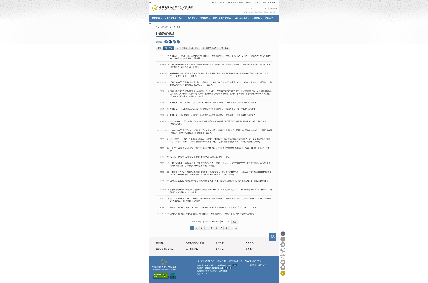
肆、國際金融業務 (210, 48)
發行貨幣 (191, 18)
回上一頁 (178, 42)
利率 (260, 12)
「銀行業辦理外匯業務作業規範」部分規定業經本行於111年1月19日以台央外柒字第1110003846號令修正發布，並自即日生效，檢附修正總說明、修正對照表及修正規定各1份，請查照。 (221, 164)
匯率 (256, 12)
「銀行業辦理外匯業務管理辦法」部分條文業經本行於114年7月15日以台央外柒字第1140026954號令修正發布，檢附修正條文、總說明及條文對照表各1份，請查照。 (221, 66)
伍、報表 (224, 48)
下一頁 (231, 228)
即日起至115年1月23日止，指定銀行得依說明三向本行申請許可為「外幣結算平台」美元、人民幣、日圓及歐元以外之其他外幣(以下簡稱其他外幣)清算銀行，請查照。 (220, 57)
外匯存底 (266, 12)
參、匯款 (195, 48)
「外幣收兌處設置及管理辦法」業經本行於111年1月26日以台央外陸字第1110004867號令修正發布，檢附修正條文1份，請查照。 (219, 149)
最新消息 (156, 18)
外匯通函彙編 (175, 27)
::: (150, 2)
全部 (159, 48)
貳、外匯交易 (182, 48)
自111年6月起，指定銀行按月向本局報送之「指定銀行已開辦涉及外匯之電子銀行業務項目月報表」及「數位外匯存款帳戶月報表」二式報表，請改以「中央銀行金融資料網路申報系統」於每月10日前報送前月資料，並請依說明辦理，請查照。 (220, 140)
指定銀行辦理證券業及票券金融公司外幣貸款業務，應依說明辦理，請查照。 (200, 157)
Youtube (282, 244)
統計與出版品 (241, 18)
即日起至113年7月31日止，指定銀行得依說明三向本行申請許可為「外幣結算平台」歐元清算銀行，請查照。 (213, 109)
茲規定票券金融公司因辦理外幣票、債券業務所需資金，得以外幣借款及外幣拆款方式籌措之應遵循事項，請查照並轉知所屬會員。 (220, 182)
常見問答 (257, 2)
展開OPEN (273, 237)
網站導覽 (231, 2)
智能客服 (266, 2)
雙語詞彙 (248, 2)
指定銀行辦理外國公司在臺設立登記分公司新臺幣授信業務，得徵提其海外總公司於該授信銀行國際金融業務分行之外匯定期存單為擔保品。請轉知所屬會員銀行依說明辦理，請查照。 (221, 131)
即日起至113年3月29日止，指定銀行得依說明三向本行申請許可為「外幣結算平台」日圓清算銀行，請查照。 (213, 115)
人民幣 (251, 12)
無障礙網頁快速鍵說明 (253, 261)
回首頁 (214, 2)
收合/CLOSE (282, 273)
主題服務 (256, 18)
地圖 (235, 265)
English (274, 2)
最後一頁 (236, 228)
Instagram (282, 250)
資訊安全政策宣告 (235, 261)
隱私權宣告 (221, 261)
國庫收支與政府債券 (222, 18)
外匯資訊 (204, 18)
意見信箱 (240, 2)
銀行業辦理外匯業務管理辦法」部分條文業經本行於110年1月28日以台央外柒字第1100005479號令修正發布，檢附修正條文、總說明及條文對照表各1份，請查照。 (221, 191)
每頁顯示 (215, 221)
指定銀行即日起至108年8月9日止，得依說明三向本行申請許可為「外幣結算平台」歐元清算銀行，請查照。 (213, 214)
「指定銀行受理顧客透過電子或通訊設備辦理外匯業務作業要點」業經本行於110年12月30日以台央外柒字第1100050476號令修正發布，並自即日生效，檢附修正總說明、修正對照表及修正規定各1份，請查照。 (220, 173)
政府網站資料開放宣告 (206, 261)
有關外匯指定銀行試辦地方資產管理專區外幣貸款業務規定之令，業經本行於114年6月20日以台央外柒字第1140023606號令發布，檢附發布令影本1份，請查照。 (220, 75)
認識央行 (269, 18)
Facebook (282, 239)
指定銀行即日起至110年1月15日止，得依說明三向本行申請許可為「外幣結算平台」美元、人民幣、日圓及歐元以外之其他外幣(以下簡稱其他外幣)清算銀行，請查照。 (220, 200)
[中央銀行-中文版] (172, 8)
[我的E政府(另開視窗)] (173, 277)
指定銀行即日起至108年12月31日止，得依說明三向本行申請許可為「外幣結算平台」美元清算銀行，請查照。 (214, 207)
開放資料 (273, 12)
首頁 (157, 27)
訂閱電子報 (282, 267)
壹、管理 (168, 48)
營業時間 (228, 268)
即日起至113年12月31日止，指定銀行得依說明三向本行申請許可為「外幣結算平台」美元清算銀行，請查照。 (214, 103)
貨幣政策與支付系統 (174, 18)
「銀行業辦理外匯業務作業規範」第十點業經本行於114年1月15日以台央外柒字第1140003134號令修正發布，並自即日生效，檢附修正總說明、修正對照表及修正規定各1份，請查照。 (221, 83)
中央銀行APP (282, 256)
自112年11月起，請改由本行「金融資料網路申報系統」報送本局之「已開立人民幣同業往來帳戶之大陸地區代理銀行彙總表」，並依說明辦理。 (221, 123)
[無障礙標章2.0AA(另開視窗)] (161, 277)
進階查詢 (273, 8)
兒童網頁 (222, 2)
